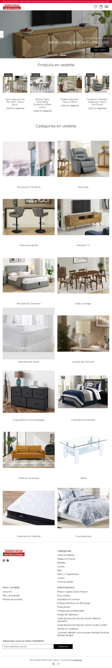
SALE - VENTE (100, 50)
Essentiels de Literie (28, 361)
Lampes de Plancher (83, 361)
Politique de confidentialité (70, 610)
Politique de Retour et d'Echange (73, 603)
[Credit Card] (53, 664)
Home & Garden (65, 581)
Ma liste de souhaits (13, 599)
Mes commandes (11, 595)
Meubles (61, 562)
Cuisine (60, 566)
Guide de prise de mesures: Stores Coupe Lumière (82, 625)
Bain (59, 570)
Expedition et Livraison (68, 599)
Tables (83, 478)
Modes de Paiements (67, 614)
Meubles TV (83, 245)
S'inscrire (7, 591)
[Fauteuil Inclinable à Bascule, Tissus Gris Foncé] (97, 84)
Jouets (60, 578)
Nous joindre (63, 595)
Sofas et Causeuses (28, 478)
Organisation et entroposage (28, 420)
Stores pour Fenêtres (28, 187)
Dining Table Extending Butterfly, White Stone (42, 103)
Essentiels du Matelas (28, 536)
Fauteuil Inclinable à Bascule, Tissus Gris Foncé (97, 102)
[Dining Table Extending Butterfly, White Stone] (42, 84)
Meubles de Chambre (29, 303)
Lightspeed (77, 660)
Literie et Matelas (65, 555)
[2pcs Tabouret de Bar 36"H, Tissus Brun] (15, 84)
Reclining (83, 187)
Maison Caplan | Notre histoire (72, 591)
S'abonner (63, 646)
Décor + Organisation (68, 574)
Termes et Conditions (68, 628)
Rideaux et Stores (66, 559)
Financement (63, 607)
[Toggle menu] (106, 6)
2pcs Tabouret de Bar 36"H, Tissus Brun (15, 102)
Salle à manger (83, 303)
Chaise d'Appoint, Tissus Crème (70, 100)
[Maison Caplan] (12, 6)
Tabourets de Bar (28, 245)
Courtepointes (83, 536)
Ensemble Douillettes (83, 420)
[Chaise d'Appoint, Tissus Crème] (69, 84)
